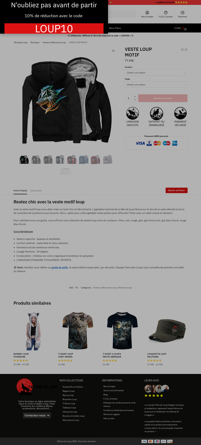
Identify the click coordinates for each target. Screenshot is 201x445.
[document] (100, 222)
